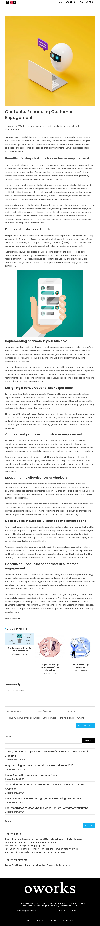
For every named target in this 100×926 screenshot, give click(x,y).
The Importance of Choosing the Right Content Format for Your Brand (47, 808)
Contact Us (86, 2)
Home (61, 2)
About (40, 920)
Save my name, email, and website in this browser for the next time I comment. (46, 717)
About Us (70, 2)
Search (8, 737)
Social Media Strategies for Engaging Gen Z (31, 775)
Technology (71, 126)
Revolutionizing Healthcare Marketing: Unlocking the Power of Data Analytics (41, 849)
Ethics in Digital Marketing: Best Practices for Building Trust (44, 865)
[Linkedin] (14, 2)
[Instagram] (11, 2)
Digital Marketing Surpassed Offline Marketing (50, 667)
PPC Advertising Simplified (81, 666)
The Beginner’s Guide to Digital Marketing (19, 649)
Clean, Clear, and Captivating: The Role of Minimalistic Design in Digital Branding (43, 839)
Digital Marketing (55, 126)
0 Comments (14, 129)
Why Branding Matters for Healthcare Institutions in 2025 (39, 765)
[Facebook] (7, 2)
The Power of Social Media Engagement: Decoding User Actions (43, 798)
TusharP (9, 865)
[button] (72, 2)
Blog (53, 920)
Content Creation (36, 126)
